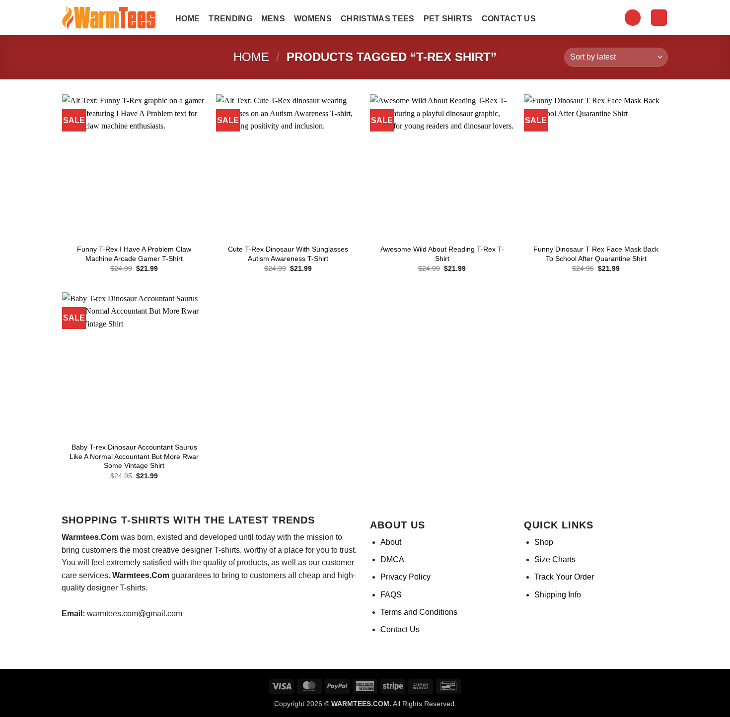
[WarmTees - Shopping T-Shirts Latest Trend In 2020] (111, 17)
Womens (313, 18)
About (390, 542)
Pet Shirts (448, 18)
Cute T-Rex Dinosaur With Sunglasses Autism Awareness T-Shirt (288, 253)
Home (187, 18)
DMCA (392, 559)
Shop (543, 542)
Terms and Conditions (418, 612)
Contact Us (509, 18)
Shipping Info (557, 594)
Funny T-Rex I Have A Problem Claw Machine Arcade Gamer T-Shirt (134, 253)
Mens (273, 18)
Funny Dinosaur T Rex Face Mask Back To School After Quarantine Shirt (595, 253)
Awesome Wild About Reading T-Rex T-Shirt (442, 253)
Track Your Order (564, 577)
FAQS (391, 594)
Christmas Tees (377, 18)
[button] (633, 17)
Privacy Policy (405, 577)
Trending (230, 18)
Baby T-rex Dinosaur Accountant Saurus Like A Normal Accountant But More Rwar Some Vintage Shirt (134, 456)
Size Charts (555, 559)
